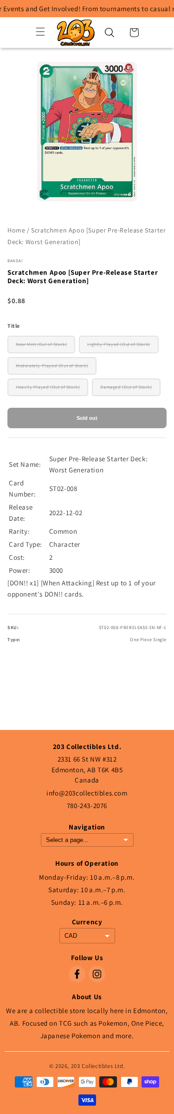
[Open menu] (40, 32)
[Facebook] (77, 974)
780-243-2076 (87, 805)
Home (16, 230)
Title (13, 325)
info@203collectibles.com (86, 793)
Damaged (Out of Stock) (126, 387)
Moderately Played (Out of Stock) (52, 366)
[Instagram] (97, 974)
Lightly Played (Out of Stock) (118, 344)
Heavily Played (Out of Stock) (48, 387)
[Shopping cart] (134, 32)
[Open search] (109, 32)
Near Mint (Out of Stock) (41, 344)
